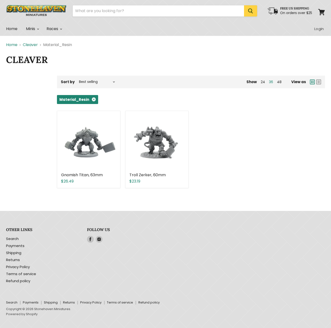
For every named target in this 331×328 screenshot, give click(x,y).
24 (263, 82)
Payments (15, 245)
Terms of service (21, 273)
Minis (31, 29)
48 (279, 82)
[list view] (318, 82)
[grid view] (312, 82)
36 (271, 82)
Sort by (68, 82)
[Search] (250, 10)
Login (319, 28)
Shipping (13, 252)
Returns (13, 259)
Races (53, 29)
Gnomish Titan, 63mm (82, 175)
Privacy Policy (18, 266)
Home (12, 29)
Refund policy (18, 280)
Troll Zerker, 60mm (147, 175)
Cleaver (30, 45)
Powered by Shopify (22, 314)
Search (12, 238)
